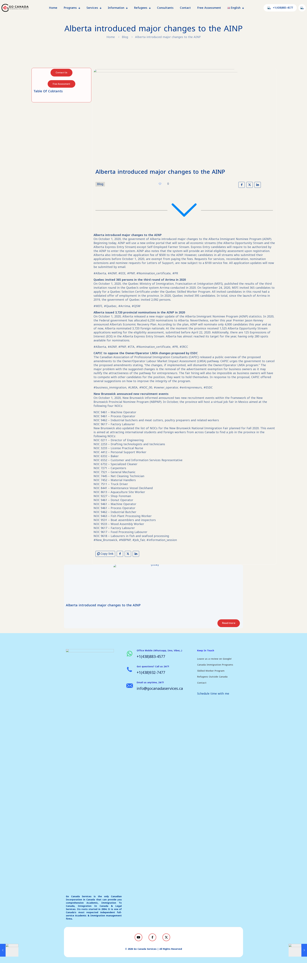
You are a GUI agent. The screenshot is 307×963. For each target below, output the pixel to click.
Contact (201, 683)
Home (110, 37)
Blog (125, 37)
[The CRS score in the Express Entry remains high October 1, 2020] (9, 950)
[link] (153, 583)
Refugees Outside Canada (212, 676)
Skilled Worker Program (210, 671)
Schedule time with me (213, 693)
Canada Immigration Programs (215, 664)
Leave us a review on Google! (214, 659)
